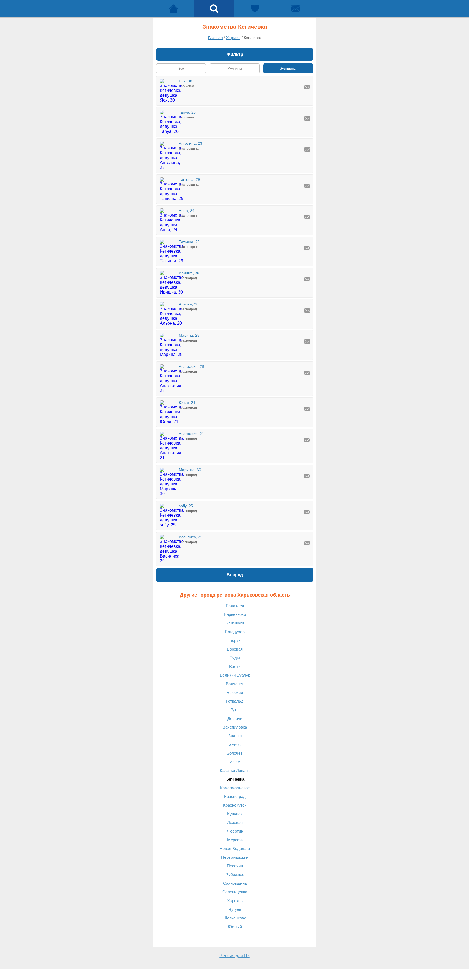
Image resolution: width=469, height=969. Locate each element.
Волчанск (235, 683)
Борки (234, 640)
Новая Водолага (235, 848)
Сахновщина (235, 883)
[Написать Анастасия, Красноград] (307, 372)
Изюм (235, 761)
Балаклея (235, 605)
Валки (234, 666)
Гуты (234, 709)
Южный (235, 926)
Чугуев (235, 909)
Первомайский (234, 857)
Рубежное (235, 874)
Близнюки (235, 623)
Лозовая (235, 822)
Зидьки (235, 735)
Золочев (235, 753)
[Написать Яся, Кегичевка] (307, 87)
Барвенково (235, 614)
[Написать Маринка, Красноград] (307, 476)
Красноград (235, 796)
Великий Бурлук (235, 675)
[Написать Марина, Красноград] (307, 341)
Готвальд (234, 701)
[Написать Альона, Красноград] (307, 310)
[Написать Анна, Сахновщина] (307, 217)
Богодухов (235, 631)
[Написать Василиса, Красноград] (307, 543)
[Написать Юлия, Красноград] (307, 408)
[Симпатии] (254, 8)
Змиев (235, 744)
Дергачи (234, 718)
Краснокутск (234, 805)
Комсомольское (235, 787)
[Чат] (295, 8)
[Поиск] (214, 8)
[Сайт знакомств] (173, 8)
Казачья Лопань (235, 770)
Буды (235, 657)
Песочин (235, 866)
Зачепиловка (235, 727)
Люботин (235, 831)
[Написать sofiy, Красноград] (307, 512)
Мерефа (235, 840)
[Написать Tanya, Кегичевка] (307, 118)
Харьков (235, 900)
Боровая (235, 649)
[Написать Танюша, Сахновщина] (307, 185)
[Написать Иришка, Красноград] (307, 279)
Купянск (234, 814)
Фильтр (235, 54)
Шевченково (234, 918)
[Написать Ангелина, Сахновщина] (307, 149)
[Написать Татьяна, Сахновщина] (307, 248)
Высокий (235, 692)
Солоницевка (234, 892)
